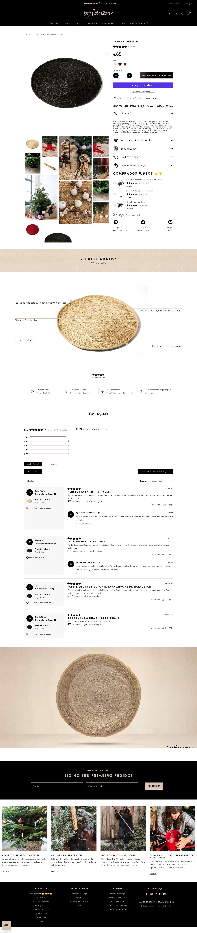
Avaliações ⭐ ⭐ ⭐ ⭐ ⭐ (41, 893)
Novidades (55, 23)
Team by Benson (41, 905)
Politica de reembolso (118, 897)
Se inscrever (154, 786)
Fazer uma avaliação (157, 472)
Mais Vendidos (74, 23)
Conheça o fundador (41, 909)
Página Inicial (28, 34)
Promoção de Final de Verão (45, 34)
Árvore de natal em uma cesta (21, 855)
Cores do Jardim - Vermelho (118, 855)
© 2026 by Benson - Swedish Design (156, 905)
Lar (123, 23)
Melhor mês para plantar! (67, 855)
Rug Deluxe (39, 502)
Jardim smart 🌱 (138, 23)
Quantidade (117, 70)
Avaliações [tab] (33, 465)
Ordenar (143, 481)
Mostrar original (95, 501)
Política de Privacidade (117, 905)
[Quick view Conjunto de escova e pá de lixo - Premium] (121, 183)
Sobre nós (41, 897)
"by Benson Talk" (41, 913)
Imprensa (41, 921)
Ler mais (5, 871)
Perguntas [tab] (53, 465)
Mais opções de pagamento (143, 91)
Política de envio (117, 901)
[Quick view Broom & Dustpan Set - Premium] (121, 194)
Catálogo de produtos (79, 901)
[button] (169, 14)
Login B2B (79, 897)
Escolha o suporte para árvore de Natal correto (172, 856)
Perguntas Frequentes (118, 909)
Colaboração (41, 917)
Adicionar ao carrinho (156, 75)
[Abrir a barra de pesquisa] (175, 13)
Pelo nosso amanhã (41, 901)
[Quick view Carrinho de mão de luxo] (121, 205)
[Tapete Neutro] (115, 64)
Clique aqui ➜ (110, 3)
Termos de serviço (117, 893)
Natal (79, 905)
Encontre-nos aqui (79, 893)
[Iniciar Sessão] (181, 13)
